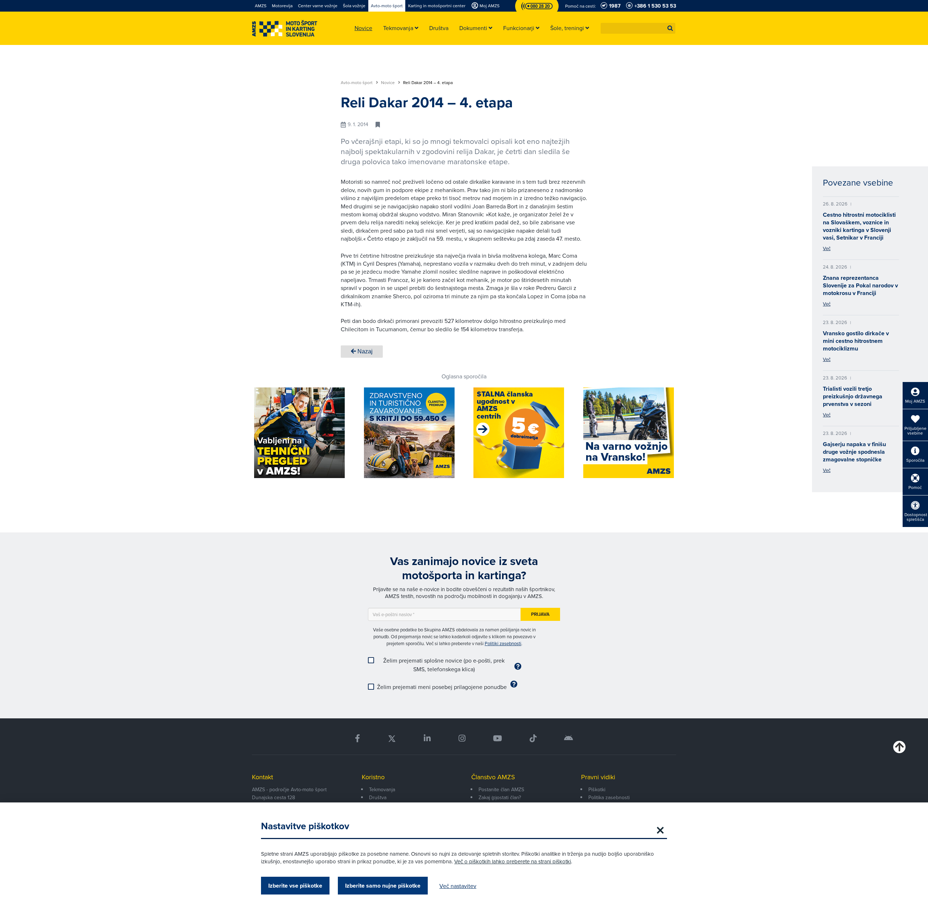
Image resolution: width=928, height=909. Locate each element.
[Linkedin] (427, 738)
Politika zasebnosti (609, 797)
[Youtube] (497, 738)
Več (826, 248)
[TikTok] (533, 738)
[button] (670, 28)
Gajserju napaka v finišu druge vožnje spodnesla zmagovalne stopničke (854, 452)
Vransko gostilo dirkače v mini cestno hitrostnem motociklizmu (856, 341)
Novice (388, 82)
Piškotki (596, 789)
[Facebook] (357, 738)
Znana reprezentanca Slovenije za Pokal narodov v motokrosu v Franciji (860, 285)
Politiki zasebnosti (503, 643)
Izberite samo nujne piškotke (382, 885)
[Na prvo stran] (284, 28)
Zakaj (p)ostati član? (499, 797)
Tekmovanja (382, 789)
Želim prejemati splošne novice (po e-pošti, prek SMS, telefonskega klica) (444, 664)
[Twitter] (392, 738)
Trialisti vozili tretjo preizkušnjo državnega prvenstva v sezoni (852, 396)
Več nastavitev (457, 886)
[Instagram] (462, 738)
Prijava (540, 614)
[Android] (568, 738)
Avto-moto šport (357, 82)
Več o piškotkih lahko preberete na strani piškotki (512, 861)
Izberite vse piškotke (295, 885)
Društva (377, 797)
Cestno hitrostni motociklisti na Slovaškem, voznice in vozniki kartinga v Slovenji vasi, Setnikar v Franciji (859, 226)
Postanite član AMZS (501, 789)
